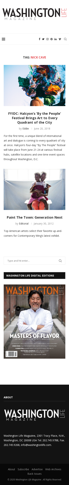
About (11, 469)
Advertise (37, 469)
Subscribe (23, 469)
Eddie (25, 128)
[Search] (65, 39)
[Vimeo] (60, 39)
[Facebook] (39, 39)
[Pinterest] (51, 39)
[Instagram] (47, 39)
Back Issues (34, 473)
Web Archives (53, 469)
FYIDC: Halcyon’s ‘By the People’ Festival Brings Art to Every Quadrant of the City (34, 118)
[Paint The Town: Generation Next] (34, 189)
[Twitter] (43, 39)
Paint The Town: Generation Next (35, 217)
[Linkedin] (55, 39)
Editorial (24, 223)
